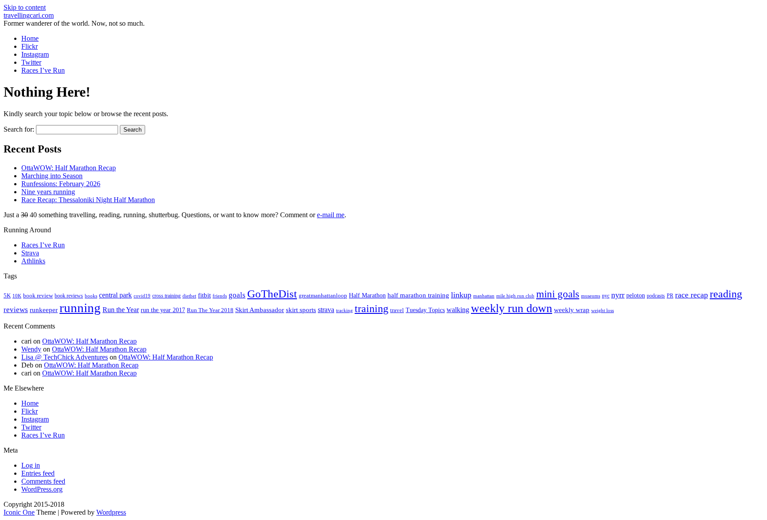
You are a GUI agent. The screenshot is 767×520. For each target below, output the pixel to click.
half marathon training (418, 295)
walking (458, 309)
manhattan (483, 295)
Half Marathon (367, 295)
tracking (344, 310)
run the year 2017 (163, 310)
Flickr (29, 46)
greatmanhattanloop (323, 295)
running (80, 308)
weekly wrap (571, 309)
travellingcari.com (29, 15)
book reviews (69, 296)
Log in (30, 465)
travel (397, 310)
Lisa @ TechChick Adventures (64, 357)
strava (326, 309)
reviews (16, 309)
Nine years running (48, 191)
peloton (635, 295)
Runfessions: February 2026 (60, 184)
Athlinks (33, 261)
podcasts (656, 296)
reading (726, 294)
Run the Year (121, 309)
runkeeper (44, 309)
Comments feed (43, 481)
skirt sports (301, 309)
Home (30, 38)
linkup (461, 294)
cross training (166, 296)
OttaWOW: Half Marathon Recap (68, 168)
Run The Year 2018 (210, 310)
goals (237, 295)
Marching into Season (52, 176)
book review (38, 296)
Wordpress (111, 512)
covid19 (142, 295)
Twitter (31, 62)
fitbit (204, 295)
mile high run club (515, 295)
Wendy (31, 349)
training (371, 308)
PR (670, 296)
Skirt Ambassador (259, 309)
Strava (30, 253)
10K (16, 295)
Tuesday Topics (425, 310)
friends (220, 295)
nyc (605, 296)
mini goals (557, 294)
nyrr (618, 294)
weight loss (602, 310)
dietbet (189, 295)
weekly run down (511, 308)
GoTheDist (272, 293)
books (91, 295)
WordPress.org (42, 489)
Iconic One (19, 512)
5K (7, 295)
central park (115, 295)
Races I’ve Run (43, 70)
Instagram (35, 54)
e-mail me (330, 215)
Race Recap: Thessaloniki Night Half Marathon (88, 199)
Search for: (19, 129)
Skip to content (25, 7)
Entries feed (38, 473)
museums (590, 295)
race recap (691, 294)
